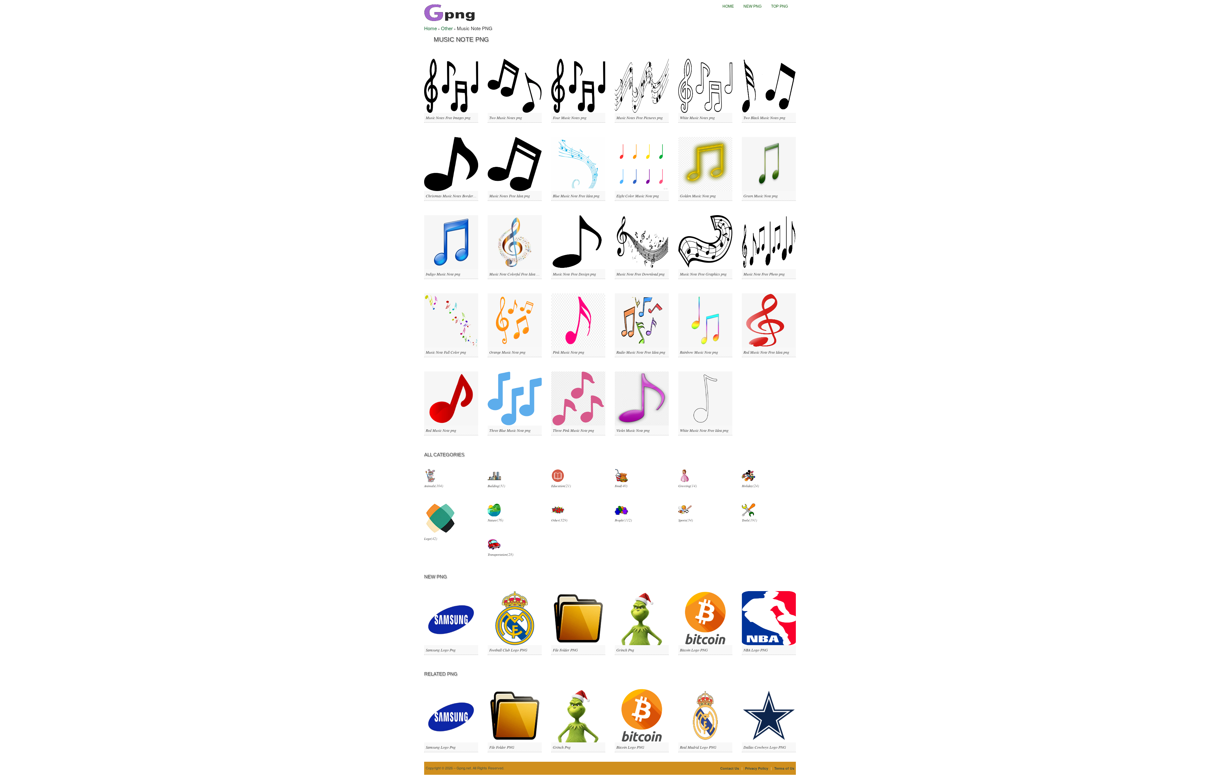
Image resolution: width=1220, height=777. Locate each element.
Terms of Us (784, 768)
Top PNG (779, 6)
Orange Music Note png (507, 352)
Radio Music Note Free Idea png (640, 352)
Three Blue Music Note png (510, 430)
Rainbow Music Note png (699, 352)
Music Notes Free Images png (448, 117)
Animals (429, 486)
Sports (682, 520)
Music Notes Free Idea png (509, 195)
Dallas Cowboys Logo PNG (764, 747)
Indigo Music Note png (443, 273)
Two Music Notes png (505, 117)
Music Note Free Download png (640, 273)
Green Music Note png (760, 195)
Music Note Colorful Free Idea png (515, 273)
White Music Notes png (697, 117)
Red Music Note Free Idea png (766, 352)
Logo (427, 538)
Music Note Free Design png (574, 273)
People (619, 520)
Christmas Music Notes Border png (453, 195)
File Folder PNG (565, 649)
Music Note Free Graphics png (703, 273)
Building (493, 486)
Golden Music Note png (698, 195)
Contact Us (729, 768)
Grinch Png (625, 649)
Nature (492, 520)
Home (728, 6)
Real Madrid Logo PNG (698, 747)
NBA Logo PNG (755, 649)
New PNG (752, 6)
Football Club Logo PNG (508, 649)
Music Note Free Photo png (764, 273)
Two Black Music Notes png (764, 117)
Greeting (684, 486)
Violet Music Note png (633, 430)
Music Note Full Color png (446, 352)
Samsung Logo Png (441, 649)
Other (447, 28)
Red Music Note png (441, 430)
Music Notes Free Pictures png (639, 117)
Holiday (747, 486)
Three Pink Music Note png (573, 430)
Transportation (497, 554)
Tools (745, 520)
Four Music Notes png (569, 117)
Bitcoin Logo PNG (694, 649)
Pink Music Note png (568, 352)
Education (558, 486)
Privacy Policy (756, 768)
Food (618, 486)
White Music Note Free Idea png (704, 430)
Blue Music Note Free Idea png (576, 195)
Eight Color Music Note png (637, 195)
